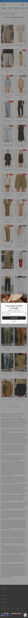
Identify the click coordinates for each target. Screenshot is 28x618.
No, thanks (14, 321)
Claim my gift (14, 318)
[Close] (25, 295)
